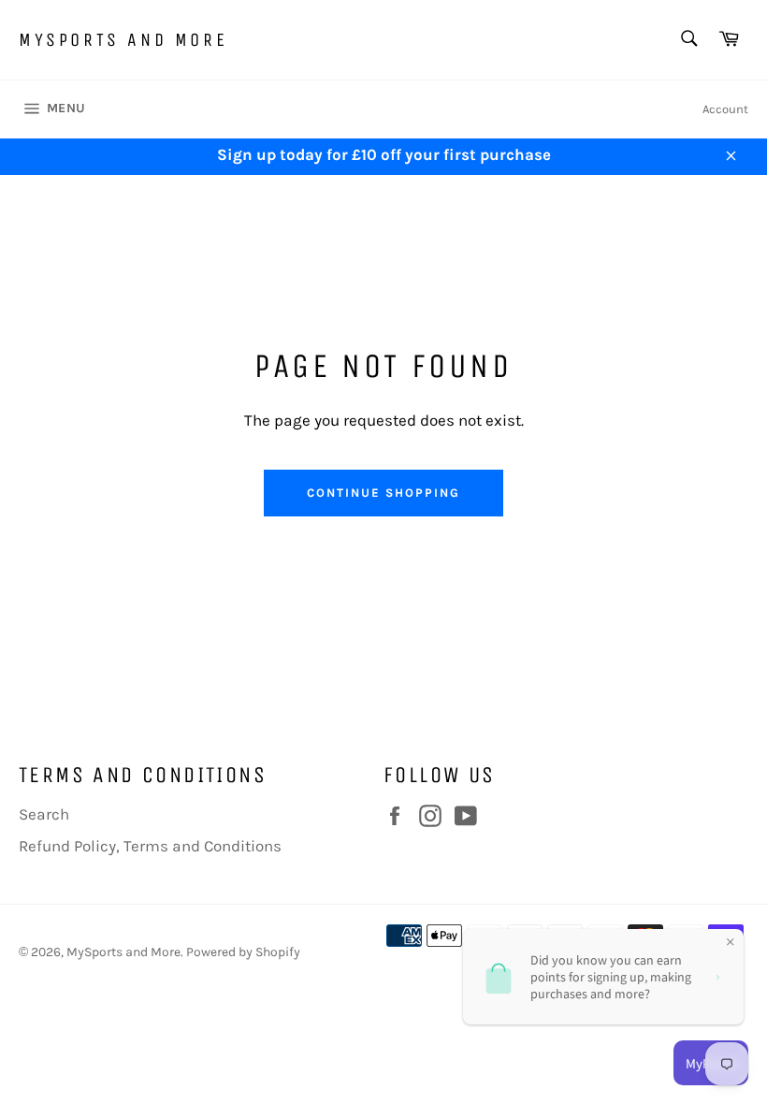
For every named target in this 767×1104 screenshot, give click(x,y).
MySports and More (123, 40)
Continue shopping (383, 493)
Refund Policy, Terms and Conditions (150, 845)
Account (725, 109)
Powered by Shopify (243, 952)
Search (44, 814)
